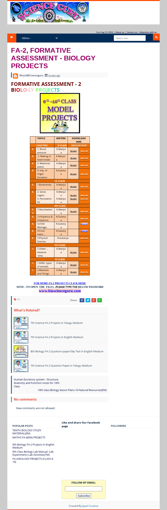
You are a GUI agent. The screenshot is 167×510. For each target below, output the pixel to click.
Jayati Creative (90, 506)
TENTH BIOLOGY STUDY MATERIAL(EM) (26, 431)
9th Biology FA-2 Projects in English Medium (33, 446)
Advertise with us (148, 32)
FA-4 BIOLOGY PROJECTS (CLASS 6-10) (33, 460)
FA (18, 299)
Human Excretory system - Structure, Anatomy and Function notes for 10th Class (36, 383)
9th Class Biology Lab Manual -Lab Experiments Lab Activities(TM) (33, 453)
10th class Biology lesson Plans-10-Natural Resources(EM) (72, 390)
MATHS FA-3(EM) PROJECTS (28, 437)
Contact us (132, 32)
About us (119, 32)
